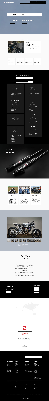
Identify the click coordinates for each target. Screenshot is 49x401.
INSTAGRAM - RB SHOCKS (15, 394)
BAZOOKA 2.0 (35, 370)
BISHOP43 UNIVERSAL (9, 365)
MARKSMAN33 (35, 364)
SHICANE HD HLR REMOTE (13, 94)
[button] (23, 3)
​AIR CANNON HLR (9, 369)
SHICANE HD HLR (8, 372)
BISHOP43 (21, 245)
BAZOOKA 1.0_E (12, 135)
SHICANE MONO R (30, 93)
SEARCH (25, 387)
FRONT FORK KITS (30, 134)
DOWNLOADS (35, 387)
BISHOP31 (16, 365)
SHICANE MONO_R (26, 369)
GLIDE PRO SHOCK (13, 93)
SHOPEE (24, 394)
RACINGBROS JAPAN (25, 244)
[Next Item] (40, 228)
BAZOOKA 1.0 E (35, 369)
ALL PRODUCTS (26, 384)
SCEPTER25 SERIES (37, 93)
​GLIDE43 (18, 94)
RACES (25, 388)
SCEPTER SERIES (26, 365)
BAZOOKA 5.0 (12, 138)
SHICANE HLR (12, 96)
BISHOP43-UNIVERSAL (19, 93)
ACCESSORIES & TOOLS (27, 383)
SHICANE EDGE (16, 370)
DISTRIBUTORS (35, 383)
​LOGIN (34, 384)
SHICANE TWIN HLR (17, 372)
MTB (39, 394)
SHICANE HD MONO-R (13, 95)
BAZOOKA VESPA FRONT (36, 365)
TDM (41, 394)
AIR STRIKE (36, 107)
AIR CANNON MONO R (9, 370)
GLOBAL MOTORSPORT (36, 394)
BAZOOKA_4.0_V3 (13, 137)
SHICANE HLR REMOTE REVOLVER (28, 371)
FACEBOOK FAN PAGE (20, 394)
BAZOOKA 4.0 (12, 136)
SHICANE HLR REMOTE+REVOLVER (13, 110)
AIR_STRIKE (16, 364)
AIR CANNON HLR (30, 107)
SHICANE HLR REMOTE (13, 109)
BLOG (34, 388)
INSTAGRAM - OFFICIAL (9, 394)
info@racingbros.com (24, 346)
